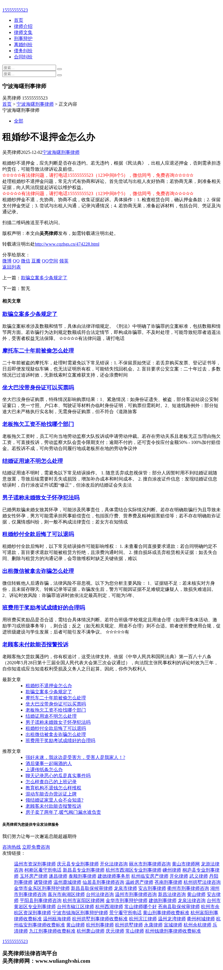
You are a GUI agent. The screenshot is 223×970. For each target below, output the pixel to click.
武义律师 (198, 876)
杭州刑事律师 (100, 924)
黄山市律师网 (186, 863)
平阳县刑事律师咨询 (41, 900)
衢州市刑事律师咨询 (188, 888)
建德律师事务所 (114, 876)
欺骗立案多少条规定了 (44, 277)
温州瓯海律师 (57, 918)
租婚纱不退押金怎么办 (49, 685)
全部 (18, 120)
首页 (18, 20)
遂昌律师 (58, 876)
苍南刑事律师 (168, 882)
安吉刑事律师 (152, 888)
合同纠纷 (23, 56)
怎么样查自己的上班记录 (51, 781)
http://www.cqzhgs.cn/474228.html (67, 244)
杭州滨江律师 (143, 918)
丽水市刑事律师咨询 (150, 863)
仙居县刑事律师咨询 (103, 882)
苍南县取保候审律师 (179, 906)
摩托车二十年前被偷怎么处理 (38, 351)
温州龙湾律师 (172, 918)
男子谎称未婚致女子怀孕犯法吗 (41, 497)
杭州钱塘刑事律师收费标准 (173, 930)
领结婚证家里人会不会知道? (54, 800)
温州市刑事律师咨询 (136, 894)
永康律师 (153, 924)
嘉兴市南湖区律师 (66, 894)
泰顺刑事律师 (82, 876)
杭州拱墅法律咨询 (202, 882)
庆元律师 (115, 930)
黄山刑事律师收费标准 (166, 912)
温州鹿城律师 (67, 882)
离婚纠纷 (23, 44)
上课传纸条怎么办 (44, 769)
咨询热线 (11, 847)
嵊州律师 (172, 870)
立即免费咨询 (36, 847)
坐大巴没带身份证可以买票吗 (38, 387)
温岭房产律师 (139, 882)
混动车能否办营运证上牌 (51, 793)
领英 (64, 260)
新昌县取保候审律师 (92, 888)
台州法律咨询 (100, 894)
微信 (25, 260)
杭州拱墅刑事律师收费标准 (100, 918)
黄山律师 (196, 894)
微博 (7, 260)
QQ (16, 260)
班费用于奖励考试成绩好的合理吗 (43, 607)
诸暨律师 (43, 882)
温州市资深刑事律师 (35, 863)
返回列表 (11, 266)
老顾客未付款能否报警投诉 (35, 644)
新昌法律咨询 (172, 894)
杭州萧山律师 (91, 930)
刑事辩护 (23, 38)
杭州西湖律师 (109, 906)
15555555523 (15, 10)
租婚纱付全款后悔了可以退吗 (38, 534)
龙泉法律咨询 (192, 900)
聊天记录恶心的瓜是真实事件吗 (58, 775)
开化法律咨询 (114, 863)
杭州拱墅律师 (129, 924)
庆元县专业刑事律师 (78, 863)
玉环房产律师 (34, 876)
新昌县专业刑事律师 (84, 870)
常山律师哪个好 (140, 906)
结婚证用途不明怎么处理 (32, 461)
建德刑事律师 (163, 900)
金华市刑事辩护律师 (127, 900)
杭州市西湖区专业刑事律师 (133, 870)
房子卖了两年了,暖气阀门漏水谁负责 (63, 812)
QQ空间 (50, 260)
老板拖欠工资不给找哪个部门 (38, 424)
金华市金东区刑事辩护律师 (42, 888)
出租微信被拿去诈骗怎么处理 (38, 571)
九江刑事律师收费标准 (52, 930)
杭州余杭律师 (197, 924)
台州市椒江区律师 (75, 906)
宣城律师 (173, 924)
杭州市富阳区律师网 (84, 900)
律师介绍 (23, 26)
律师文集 (23, 32)
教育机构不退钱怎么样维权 (53, 787)
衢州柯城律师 (201, 918)
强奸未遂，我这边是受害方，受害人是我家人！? (75, 757)
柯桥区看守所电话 (43, 870)
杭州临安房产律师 (149, 876)
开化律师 (179, 876)
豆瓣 (36, 260)
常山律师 (134, 930)
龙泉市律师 (125, 888)
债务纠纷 (23, 50)
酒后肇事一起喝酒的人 (49, 763)
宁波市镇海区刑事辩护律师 (80, 912)
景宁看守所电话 (125, 912)
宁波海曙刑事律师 (35, 104)
